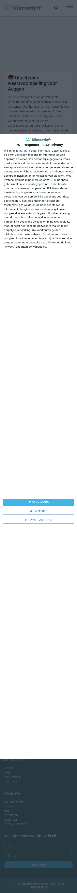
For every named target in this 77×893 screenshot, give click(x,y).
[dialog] (38, 446)
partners (24, 150)
